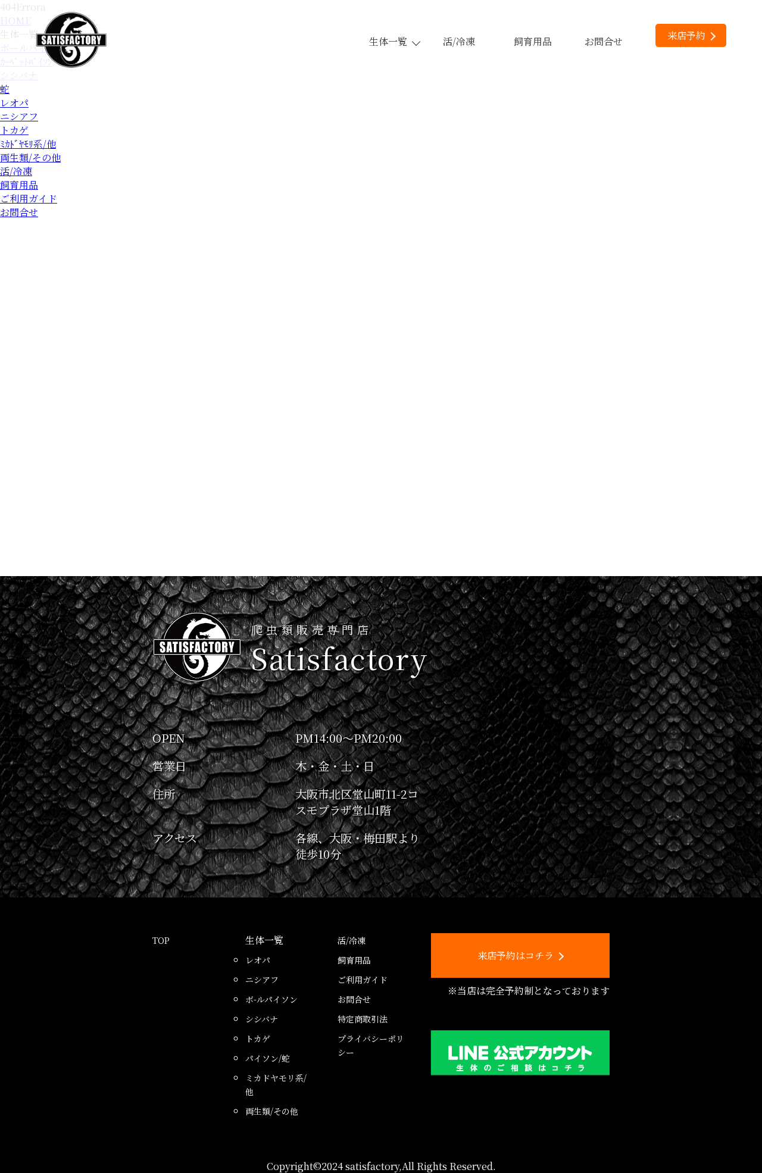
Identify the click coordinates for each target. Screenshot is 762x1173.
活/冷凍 (459, 41)
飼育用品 (533, 41)
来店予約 (686, 35)
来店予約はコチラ (515, 955)
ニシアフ (19, 116)
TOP (161, 940)
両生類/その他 (30, 157)
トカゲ (14, 130)
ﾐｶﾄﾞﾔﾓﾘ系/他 (28, 144)
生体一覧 (388, 41)
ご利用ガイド (28, 198)
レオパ (14, 103)
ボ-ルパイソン (271, 999)
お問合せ (604, 41)
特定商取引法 (363, 1019)
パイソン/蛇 (267, 1058)
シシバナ (261, 1019)
